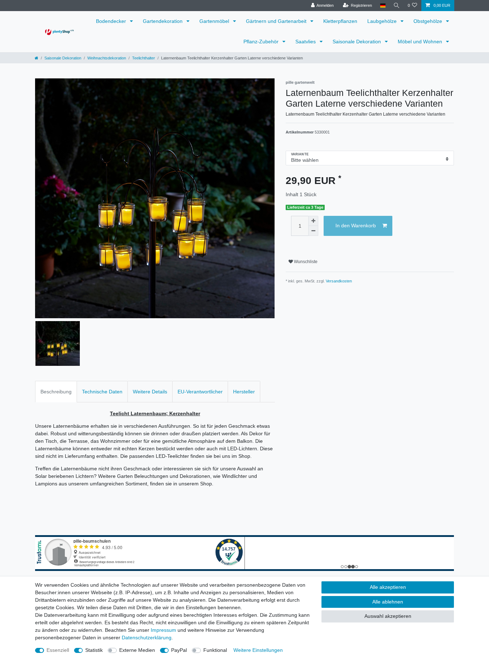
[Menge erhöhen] (313, 221)
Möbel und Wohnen (421, 41)
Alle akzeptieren (388, 587)
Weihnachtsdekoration (106, 58)
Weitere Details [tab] (150, 391)
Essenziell (58, 650)
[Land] (382, 5)
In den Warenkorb (355, 225)
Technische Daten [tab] (102, 391)
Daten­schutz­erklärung (146, 637)
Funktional (215, 650)
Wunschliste (305, 261)
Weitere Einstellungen (258, 650)
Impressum (163, 630)
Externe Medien (137, 650)
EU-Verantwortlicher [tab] (200, 391)
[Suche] (396, 5)
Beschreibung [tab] (56, 391)
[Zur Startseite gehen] (36, 58)
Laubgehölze (382, 21)
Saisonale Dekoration (357, 41)
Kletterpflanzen (340, 21)
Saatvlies (306, 41)
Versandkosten (339, 281)
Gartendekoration (163, 21)
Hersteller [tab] (244, 391)
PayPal (179, 650)
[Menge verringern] (313, 231)
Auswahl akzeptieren (387, 616)
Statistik (94, 650)
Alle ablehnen (387, 602)
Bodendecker (111, 21)
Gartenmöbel (215, 21)
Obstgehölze (428, 21)
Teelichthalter (143, 58)
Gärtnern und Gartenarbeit (277, 21)
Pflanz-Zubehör (261, 41)
